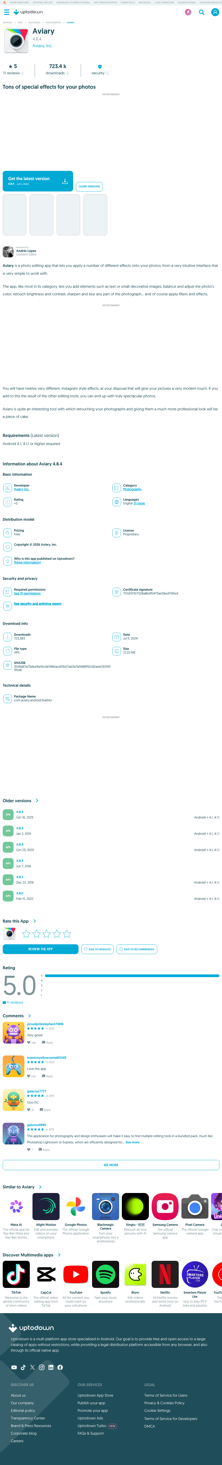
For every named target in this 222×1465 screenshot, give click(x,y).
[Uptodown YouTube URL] (14, 1368)
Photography (132, 489)
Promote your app (93, 1410)
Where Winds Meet (19, 2)
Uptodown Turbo (96, 1425)
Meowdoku (145, 2)
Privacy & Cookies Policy (164, 1402)
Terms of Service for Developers (170, 1418)
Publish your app (91, 1402)
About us (18, 1395)
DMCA (149, 1426)
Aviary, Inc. (42, 46)
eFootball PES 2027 (43, 2)
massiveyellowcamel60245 (46, 1057)
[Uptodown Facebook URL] (60, 1368)
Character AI (128, 2)
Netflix (165, 1292)
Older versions (89, 186)
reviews (11, 73)
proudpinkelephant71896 (45, 1024)
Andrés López (26, 250)
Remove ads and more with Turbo (108, 166)
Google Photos (76, 1225)
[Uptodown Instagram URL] (41, 1368)
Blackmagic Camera (105, 1227)
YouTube (75, 1292)
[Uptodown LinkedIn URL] (51, 1368)
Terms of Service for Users (165, 1395)
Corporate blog (24, 1433)
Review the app (40, 949)
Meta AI (16, 1225)
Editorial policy (23, 1410)
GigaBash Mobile (187, 2)
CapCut (46, 1292)
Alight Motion (46, 1225)
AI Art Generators (164, 2)
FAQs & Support (91, 1433)
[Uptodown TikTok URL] (23, 1368)
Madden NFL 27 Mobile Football (73, 2)
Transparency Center (28, 1418)
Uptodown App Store (95, 1395)
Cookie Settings (157, 1410)
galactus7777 (36, 1091)
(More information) (27, 563)
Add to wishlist (100, 949)
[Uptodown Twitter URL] (32, 1368)
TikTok (16, 1292)
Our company (22, 1402)
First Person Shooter (105, 2)
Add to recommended (139, 949)
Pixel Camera (194, 1225)
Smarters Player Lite (195, 1294)
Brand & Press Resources (31, 1425)
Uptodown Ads (90, 1418)
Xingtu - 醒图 (135, 1225)
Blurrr (135, 1292)
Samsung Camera (165, 1225)
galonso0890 (36, 1125)
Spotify (105, 1292)
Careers (17, 1440)
